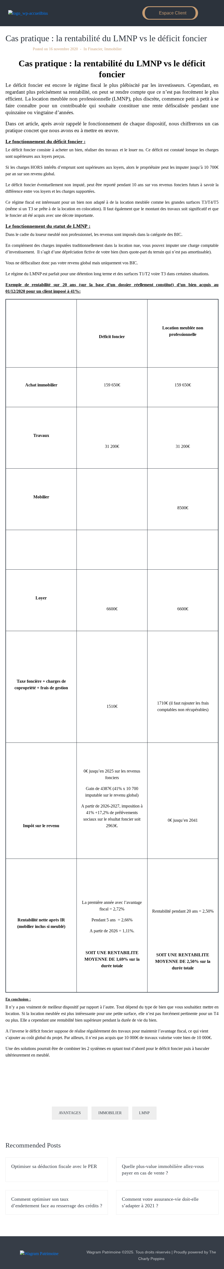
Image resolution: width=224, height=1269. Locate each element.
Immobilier (113, 49)
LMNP (144, 1113)
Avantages (70, 1113)
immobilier (110, 1113)
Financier (95, 49)
